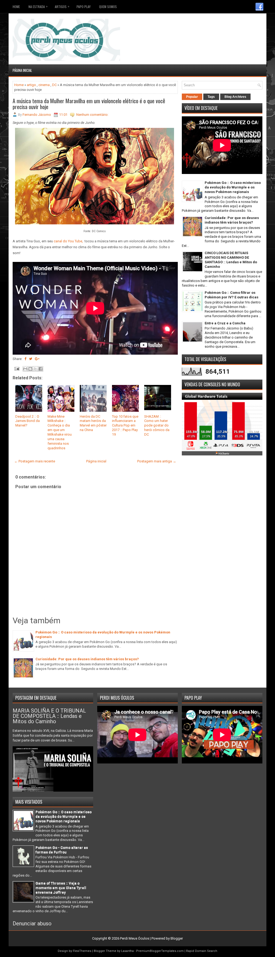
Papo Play (84, 6)
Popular (192, 97)
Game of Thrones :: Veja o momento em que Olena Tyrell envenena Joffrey (60, 887)
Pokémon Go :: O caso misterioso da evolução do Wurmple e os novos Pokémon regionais (233, 187)
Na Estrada (38, 6)
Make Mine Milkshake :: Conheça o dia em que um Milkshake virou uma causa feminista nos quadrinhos (60, 432)
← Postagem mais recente (34, 461)
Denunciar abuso (32, 923)
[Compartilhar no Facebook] (40, 369)
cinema (44, 85)
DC (54, 85)
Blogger (177, 938)
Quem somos (108, 6)
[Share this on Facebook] (25, 359)
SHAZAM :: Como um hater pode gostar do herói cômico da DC (156, 425)
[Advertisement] (231, 27)
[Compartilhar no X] (35, 369)
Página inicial (22, 70)
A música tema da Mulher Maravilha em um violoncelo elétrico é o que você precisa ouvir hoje (89, 104)
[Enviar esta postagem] (16, 368)
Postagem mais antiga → (156, 461)
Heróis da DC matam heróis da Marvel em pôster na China (93, 423)
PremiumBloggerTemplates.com (160, 951)
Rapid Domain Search (201, 951)
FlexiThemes (82, 951)
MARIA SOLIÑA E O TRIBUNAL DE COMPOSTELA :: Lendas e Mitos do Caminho (49, 716)
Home (16, 6)
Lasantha (127, 951)
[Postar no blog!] (30, 369)
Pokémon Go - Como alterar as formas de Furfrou (61, 849)
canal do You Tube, (68, 241)
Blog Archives (235, 97)
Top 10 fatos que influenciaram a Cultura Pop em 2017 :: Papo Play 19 (125, 425)
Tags (211, 97)
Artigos (62, 6)
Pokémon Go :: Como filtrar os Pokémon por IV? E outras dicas (231, 295)
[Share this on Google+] (37, 359)
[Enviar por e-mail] (25, 369)
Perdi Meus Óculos (134, 938)
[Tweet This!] (31, 359)
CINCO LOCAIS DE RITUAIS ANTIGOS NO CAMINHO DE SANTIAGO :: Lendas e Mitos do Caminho (231, 260)
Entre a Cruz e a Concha (225, 323)
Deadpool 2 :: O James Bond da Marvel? (27, 421)
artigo (31, 85)
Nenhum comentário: (92, 115)
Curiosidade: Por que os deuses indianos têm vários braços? (87, 659)
